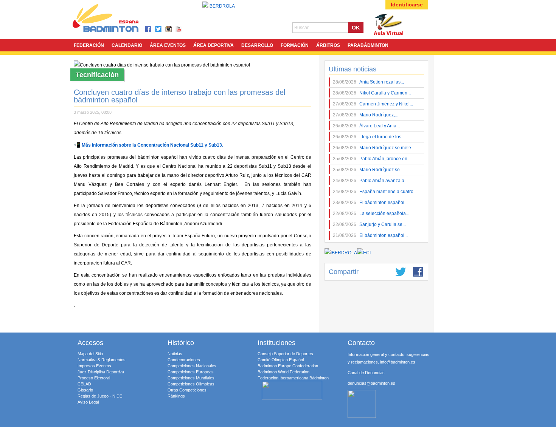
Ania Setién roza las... (368, 82)
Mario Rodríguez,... (365, 115)
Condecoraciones (184, 359)
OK (356, 28)
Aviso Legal (88, 402)
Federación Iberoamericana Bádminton (293, 378)
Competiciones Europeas (191, 372)
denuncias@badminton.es (371, 383)
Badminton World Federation (283, 372)
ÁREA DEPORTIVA (213, 45)
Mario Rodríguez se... (368, 169)
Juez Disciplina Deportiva (101, 372)
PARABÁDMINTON (368, 45)
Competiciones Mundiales (191, 378)
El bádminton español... (370, 202)
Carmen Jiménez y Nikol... (373, 104)
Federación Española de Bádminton (115, 19)
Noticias (175, 353)
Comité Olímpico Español (281, 359)
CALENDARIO (127, 45)
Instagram (168, 29)
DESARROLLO (257, 45)
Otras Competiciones (187, 390)
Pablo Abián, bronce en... (372, 158)
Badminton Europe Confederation (288, 366)
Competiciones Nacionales (192, 366)
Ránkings (176, 396)
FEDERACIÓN (89, 45)
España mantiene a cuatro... (375, 191)
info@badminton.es (397, 362)
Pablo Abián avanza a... (370, 180)
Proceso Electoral (94, 378)
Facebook (148, 29)
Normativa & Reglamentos (102, 359)
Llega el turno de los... (369, 136)
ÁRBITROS (328, 45)
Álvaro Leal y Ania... (366, 125)
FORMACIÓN (295, 45)
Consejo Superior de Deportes (285, 353)
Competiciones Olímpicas (191, 384)
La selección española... (371, 213)
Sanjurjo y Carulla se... (369, 224)
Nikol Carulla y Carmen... (372, 93)
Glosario (85, 390)
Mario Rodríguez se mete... (374, 147)
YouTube (179, 29)
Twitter (158, 29)
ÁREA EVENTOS (168, 45)
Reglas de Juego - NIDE (100, 396)
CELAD (84, 384)
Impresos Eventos (94, 366)
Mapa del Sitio (90, 353)
